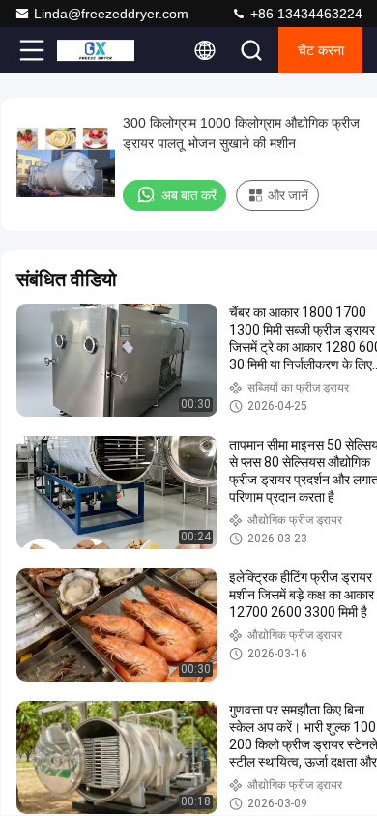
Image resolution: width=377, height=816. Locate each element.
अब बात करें (189, 195)
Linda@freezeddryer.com (111, 13)
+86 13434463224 (304, 13)
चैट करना (321, 50)
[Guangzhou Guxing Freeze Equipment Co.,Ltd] (95, 50)
